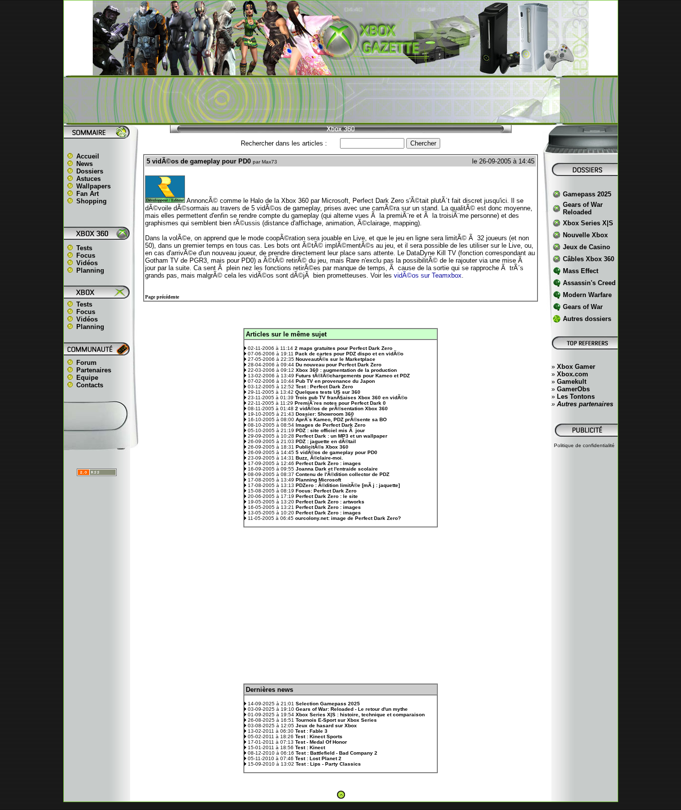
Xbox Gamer (576, 366)
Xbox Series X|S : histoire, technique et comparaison (360, 714)
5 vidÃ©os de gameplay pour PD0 (336, 452)
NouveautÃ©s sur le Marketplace (335, 359)
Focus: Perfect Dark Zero (326, 490)
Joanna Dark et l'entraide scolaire (337, 469)
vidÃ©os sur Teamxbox (428, 275)
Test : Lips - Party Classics (328, 764)
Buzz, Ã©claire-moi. (319, 458)
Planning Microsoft (318, 480)
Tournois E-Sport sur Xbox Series (336, 720)
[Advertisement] (340, 100)
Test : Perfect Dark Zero (324, 386)
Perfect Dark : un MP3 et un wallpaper (341, 436)
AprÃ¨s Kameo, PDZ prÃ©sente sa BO (341, 419)
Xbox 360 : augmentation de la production (346, 370)
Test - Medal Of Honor (321, 742)
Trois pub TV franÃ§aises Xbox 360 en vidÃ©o (351, 397)
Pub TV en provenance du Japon (335, 381)
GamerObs (573, 389)
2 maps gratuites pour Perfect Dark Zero (343, 348)
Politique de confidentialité (584, 445)
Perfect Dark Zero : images (328, 463)
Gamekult (571, 381)
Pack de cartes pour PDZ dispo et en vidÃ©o (349, 353)
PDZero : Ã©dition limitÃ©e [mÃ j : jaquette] (348, 485)
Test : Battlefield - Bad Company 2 (336, 753)
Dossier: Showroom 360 (325, 414)
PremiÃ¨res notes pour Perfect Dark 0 (340, 403)
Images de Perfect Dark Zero (330, 425)
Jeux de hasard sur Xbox (326, 725)
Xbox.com (572, 374)
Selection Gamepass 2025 (328, 703)
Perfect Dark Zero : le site (327, 496)
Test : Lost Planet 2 (318, 758)
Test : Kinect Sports (318, 736)
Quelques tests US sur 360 (327, 392)
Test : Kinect (310, 747)
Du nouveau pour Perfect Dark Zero (338, 364)
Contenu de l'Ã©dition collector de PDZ (342, 474)
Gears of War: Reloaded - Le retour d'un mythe (352, 709)
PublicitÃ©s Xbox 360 (322, 447)
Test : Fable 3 (311, 731)
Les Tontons (576, 396)
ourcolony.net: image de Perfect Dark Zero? (348, 518)
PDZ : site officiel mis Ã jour (330, 430)
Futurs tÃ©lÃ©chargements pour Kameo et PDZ (353, 375)
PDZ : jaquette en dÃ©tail (326, 441)
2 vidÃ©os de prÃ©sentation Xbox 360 (341, 408)
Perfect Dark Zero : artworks (330, 501)
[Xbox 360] (340, 70)
